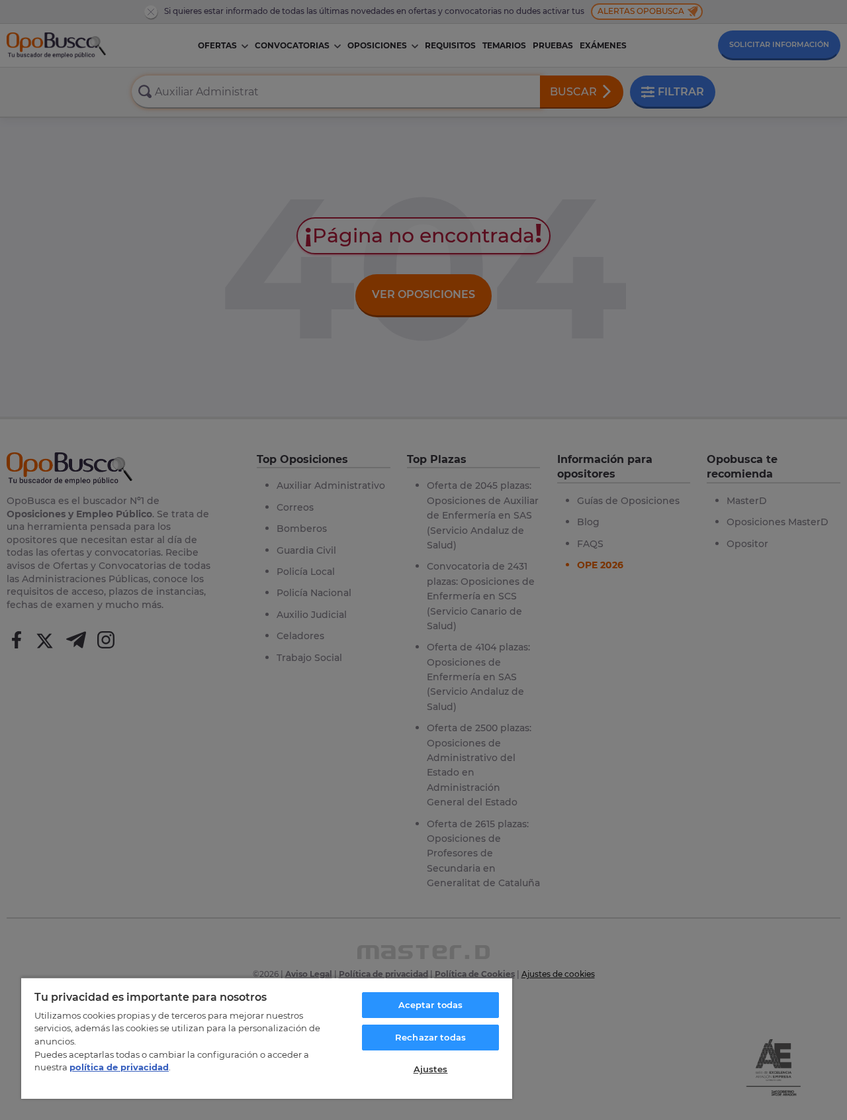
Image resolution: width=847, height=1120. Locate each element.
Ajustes (431, 1069)
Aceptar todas (430, 1004)
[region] (266, 1038)
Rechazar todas (430, 1037)
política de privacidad (119, 1067)
